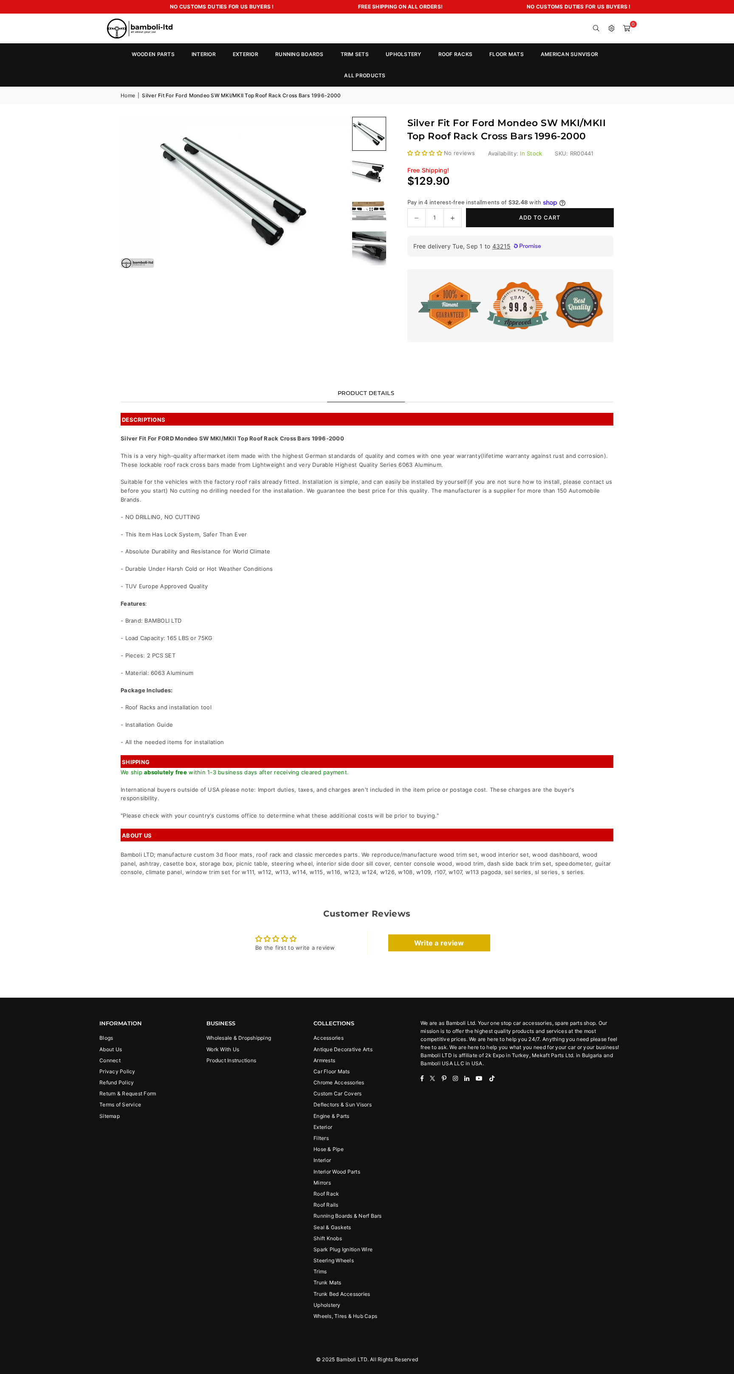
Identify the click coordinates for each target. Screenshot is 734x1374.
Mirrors (322, 1182)
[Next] (331, 192)
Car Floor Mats (331, 1071)
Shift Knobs (327, 1238)
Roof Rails (326, 1205)
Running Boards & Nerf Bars (347, 1216)
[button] (627, 28)
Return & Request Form (127, 1093)
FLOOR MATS (506, 54)
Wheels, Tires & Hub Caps (345, 1316)
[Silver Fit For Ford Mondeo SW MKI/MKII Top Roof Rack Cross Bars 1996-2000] (369, 172)
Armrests (324, 1060)
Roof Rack (326, 1194)
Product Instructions (231, 1060)
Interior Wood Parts (336, 1171)
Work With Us (222, 1049)
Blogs (106, 1038)
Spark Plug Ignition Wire (343, 1249)
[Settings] (611, 28)
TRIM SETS (355, 54)
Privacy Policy (117, 1071)
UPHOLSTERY (403, 54)
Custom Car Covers (337, 1093)
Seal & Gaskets (332, 1227)
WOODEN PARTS (153, 54)
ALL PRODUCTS (364, 75)
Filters (321, 1138)
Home (128, 95)
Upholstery (327, 1305)
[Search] (596, 28)
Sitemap (109, 1116)
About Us (110, 1049)
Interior (322, 1160)
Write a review (439, 943)
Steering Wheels (333, 1260)
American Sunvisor (569, 54)
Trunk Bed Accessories (341, 1294)
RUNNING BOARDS (299, 54)
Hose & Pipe (328, 1149)
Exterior (322, 1127)
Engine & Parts (331, 1116)
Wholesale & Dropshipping (238, 1038)
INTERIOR (204, 54)
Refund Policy (116, 1082)
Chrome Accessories (338, 1082)
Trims (320, 1271)
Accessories (328, 1038)
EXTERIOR (245, 54)
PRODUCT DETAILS (366, 392)
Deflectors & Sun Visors (342, 1104)
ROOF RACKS (455, 54)
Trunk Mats (327, 1282)
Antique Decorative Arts (343, 1049)
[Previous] (137, 192)
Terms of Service (120, 1104)
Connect (110, 1060)
